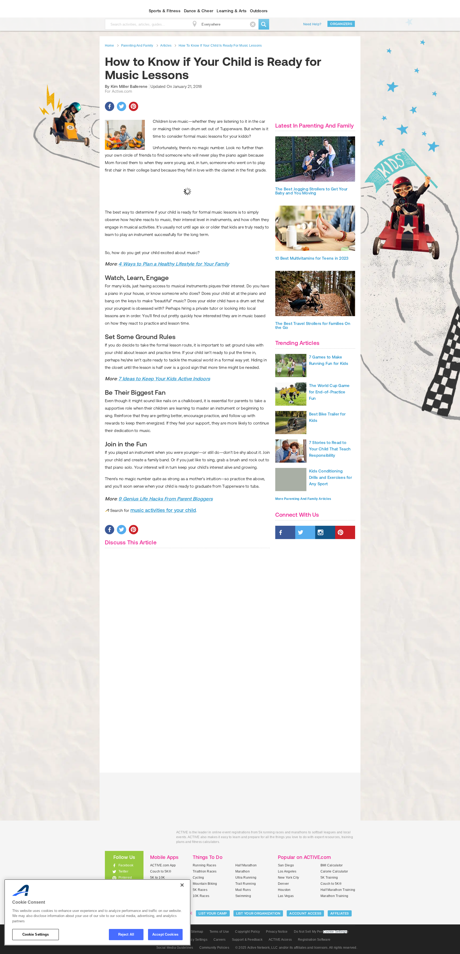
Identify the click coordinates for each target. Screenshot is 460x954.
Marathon (242, 871)
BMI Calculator (332, 865)
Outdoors (259, 11)
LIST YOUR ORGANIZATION (258, 913)
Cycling (198, 877)
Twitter (123, 871)
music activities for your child (163, 510)
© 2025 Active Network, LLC (256, 947)
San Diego (286, 865)
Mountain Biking (205, 884)
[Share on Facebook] (109, 106)
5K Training (329, 877)
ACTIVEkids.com (119, 11)
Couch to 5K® (160, 871)
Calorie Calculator (334, 871)
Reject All (126, 934)
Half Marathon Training (338, 890)
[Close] (182, 885)
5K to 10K (157, 877)
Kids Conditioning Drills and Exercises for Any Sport (330, 477)
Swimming (243, 896)
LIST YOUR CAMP (213, 913)
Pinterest (125, 877)
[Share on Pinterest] (133, 106)
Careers (219, 939)
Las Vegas (286, 896)
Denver (283, 884)
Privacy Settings (195, 939)
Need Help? (312, 24)
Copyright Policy (247, 931)
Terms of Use (219, 931)
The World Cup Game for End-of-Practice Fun (329, 392)
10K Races (201, 896)
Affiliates (339, 913)
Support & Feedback (247, 939)
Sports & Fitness (164, 11)
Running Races (204, 865)
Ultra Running (245, 877)
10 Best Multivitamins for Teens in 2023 (311, 258)
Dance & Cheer (198, 11)
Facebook (125, 865)
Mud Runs (243, 890)
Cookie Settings (35, 934)
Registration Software (314, 939)
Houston (284, 890)
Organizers (341, 24)
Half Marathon (246, 865)
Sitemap (197, 931)
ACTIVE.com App (163, 865)
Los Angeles (287, 871)
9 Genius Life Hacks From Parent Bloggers (165, 499)
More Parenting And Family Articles (303, 499)
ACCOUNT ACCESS (305, 913)
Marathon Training (334, 896)
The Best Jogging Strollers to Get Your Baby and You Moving (311, 191)
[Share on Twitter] (121, 106)
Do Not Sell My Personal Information (321, 931)
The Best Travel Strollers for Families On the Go (312, 325)
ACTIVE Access (280, 939)
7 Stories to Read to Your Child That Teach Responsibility (330, 449)
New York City (288, 877)
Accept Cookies (165, 934)
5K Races (200, 890)
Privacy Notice (277, 931)
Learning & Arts (232, 11)
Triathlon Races (205, 871)
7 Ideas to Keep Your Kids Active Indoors (164, 378)
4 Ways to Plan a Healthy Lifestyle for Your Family (173, 264)
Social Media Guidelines (174, 947)
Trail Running (245, 884)
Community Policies (214, 947)
